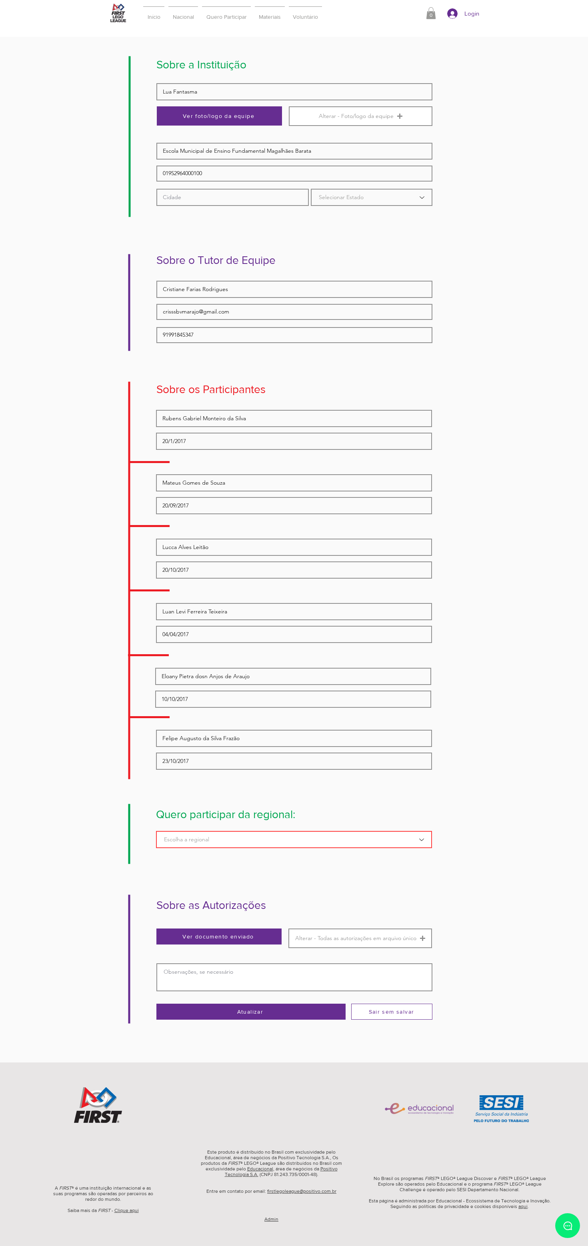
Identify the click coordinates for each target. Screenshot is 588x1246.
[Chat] (567, 1225)
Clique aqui (126, 1210)
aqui (523, 1206)
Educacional (260, 1169)
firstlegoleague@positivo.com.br (301, 1191)
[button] (226, 13)
